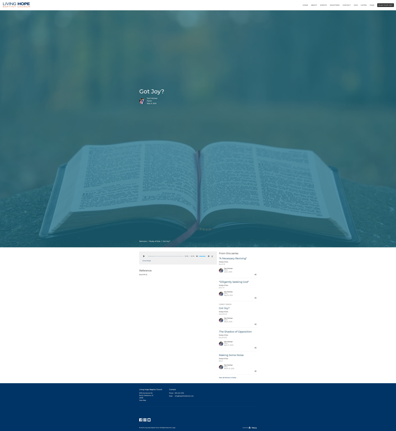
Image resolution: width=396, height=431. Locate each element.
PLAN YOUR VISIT (385, 5)
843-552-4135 (179, 393)
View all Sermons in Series (227, 378)
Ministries (334, 5)
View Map (142, 400)
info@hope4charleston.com (184, 396)
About (314, 5)
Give (356, 5)
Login (173, 428)
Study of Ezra (154, 241)
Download (147, 261)
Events (323, 5)
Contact (347, 5)
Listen (364, 5)
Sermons (143, 241)
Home (305, 5)
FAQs (372, 5)
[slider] (165, 256)
